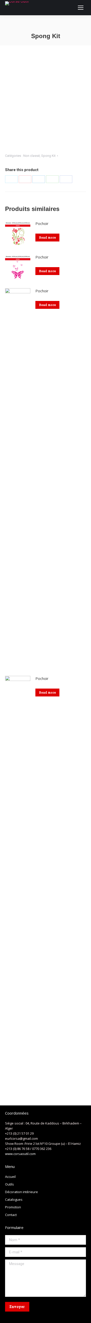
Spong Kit (48, 156)
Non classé (31, 156)
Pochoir (42, 223)
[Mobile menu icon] (80, 7)
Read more (47, 237)
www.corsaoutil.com (20, 1153)
